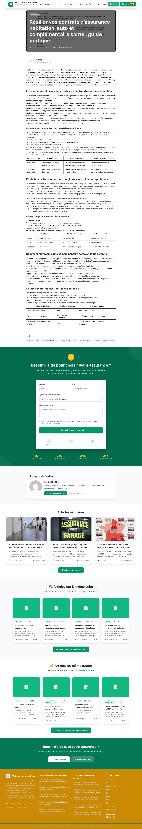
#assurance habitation (49, 341)
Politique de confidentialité (51, 423)
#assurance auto (33, 341)
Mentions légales (114, 786)
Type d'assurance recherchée (49, 395)
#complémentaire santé (68, 341)
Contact (111, 783)
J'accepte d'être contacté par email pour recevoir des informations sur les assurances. (71, 422)
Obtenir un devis (114, 793)
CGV (109, 799)
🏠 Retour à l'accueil (83, 759)
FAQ (109, 789)
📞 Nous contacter (58, 759)
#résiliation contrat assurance (104, 341)
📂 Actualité (35, 15)
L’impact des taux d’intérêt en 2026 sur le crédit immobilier (115, 708)
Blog (109, 796)
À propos (111, 779)
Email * (74, 384)
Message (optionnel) (46, 405)
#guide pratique (85, 341)
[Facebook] (107, 817)
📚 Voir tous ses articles (55, 493)
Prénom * (42, 384)
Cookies (111, 803)
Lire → (35, 639)
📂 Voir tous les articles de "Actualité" (71, 649)
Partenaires (112, 809)
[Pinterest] (114, 817)
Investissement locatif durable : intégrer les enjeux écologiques (54, 708)
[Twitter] (110, 817)
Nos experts (112, 806)
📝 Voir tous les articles (71, 570)
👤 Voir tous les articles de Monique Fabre (71, 730)
